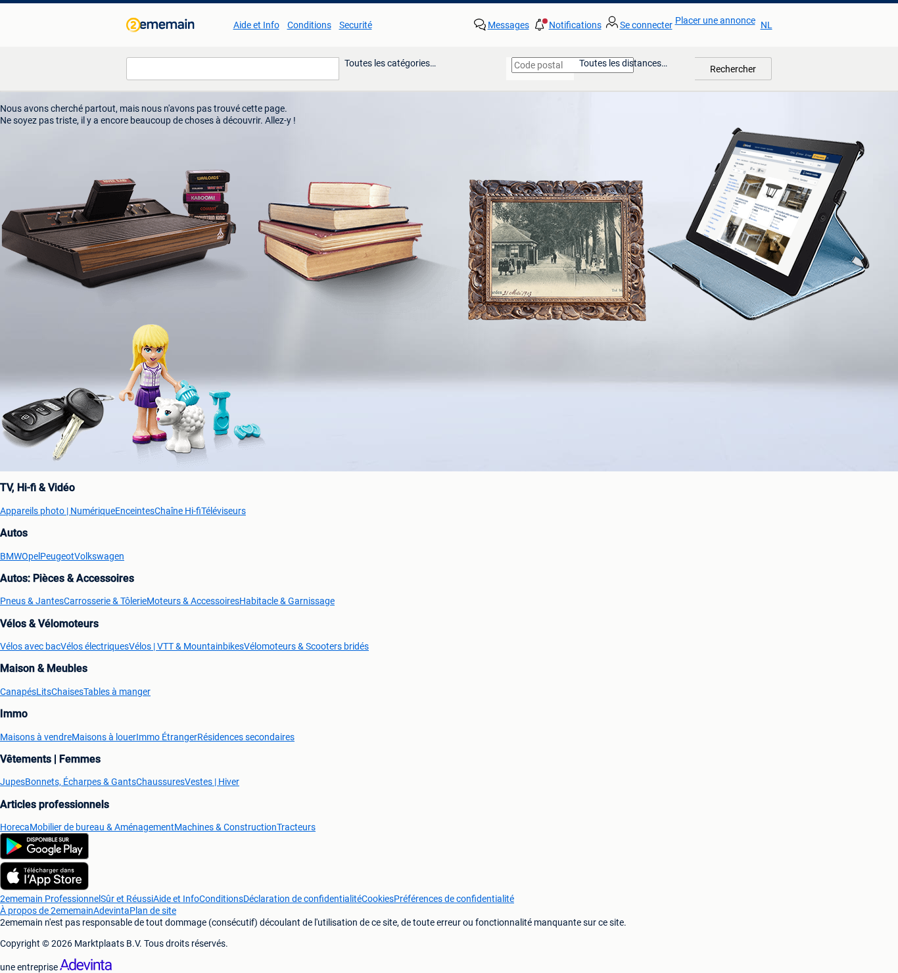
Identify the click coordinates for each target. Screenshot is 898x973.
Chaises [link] (67, 691)
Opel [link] (31, 556)
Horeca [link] (15, 827)
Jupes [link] (12, 781)
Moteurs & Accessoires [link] (193, 601)
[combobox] (232, 68)
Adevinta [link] (111, 910)
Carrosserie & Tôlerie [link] (105, 601)
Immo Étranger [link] (166, 737)
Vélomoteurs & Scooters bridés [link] (306, 646)
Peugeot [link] (57, 556)
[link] (174, 25)
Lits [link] (43, 691)
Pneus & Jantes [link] (32, 601)
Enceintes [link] (134, 511)
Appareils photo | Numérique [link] (57, 511)
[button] (567, 25)
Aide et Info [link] (256, 25)
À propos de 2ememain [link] (46, 910)
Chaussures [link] (160, 781)
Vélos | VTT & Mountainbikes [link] (186, 646)
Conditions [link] (309, 25)
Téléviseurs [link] (223, 511)
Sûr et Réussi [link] (127, 898)
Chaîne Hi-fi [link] (177, 511)
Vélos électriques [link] (94, 646)
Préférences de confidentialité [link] (454, 898)
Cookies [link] (378, 898)
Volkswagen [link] (99, 556)
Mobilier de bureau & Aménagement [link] (102, 827)
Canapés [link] (18, 691)
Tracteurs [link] (296, 827)
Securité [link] (355, 25)
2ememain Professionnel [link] (50, 898)
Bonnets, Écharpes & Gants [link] (80, 781)
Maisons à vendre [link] (36, 737)
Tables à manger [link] (117, 691)
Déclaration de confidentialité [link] (302, 898)
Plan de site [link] (153, 910)
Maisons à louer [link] (104, 737)
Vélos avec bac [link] (30, 646)
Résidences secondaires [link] (246, 737)
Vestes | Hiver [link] (212, 781)
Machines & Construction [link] (225, 827)
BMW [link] (11, 556)
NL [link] (766, 25)
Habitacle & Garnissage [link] (287, 601)
